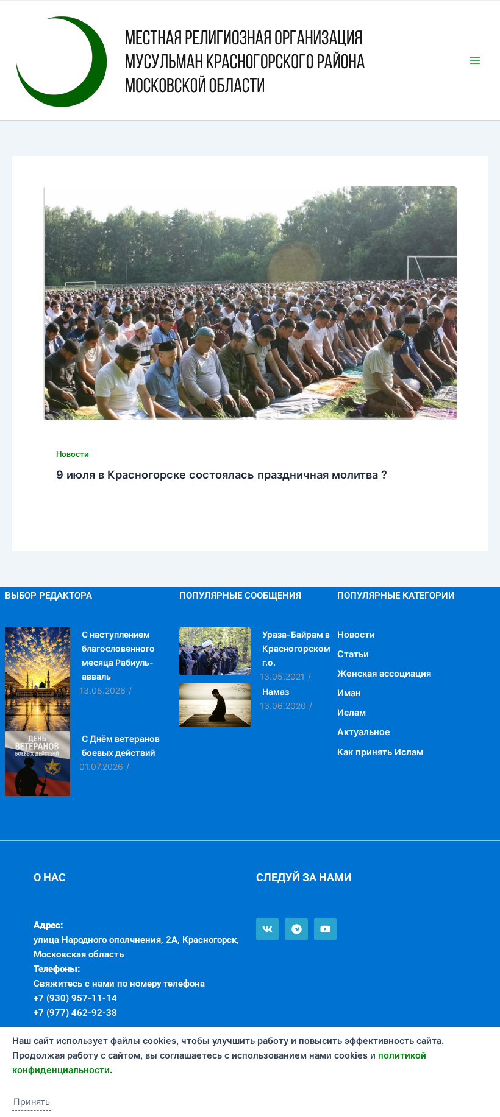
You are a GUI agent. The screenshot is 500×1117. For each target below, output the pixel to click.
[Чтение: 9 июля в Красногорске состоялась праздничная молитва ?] (250, 303)
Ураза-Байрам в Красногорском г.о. (296, 648)
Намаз (275, 691)
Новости (72, 454)
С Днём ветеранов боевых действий (121, 745)
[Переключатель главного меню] (475, 60)
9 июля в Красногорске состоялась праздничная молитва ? (221, 474)
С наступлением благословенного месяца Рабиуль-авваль (118, 655)
